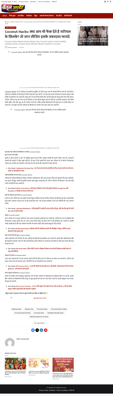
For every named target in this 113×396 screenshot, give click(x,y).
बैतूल (35, 15)
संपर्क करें (54, 2)
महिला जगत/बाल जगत (17, 22)
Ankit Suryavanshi (12, 47)
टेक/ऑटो (59, 15)
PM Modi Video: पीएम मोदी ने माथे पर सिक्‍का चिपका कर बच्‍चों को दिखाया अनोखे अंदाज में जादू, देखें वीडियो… (39, 250)
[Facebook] (33, 330)
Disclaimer (33, 2)
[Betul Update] (13, 8)
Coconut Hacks (42, 309)
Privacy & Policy (23, 2)
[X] (37, 330)
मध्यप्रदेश (29, 15)
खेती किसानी (68, 15)
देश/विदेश (21, 15)
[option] (93, 36)
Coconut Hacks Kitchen (23, 313)
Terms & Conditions (44, 2)
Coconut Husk (39, 313)
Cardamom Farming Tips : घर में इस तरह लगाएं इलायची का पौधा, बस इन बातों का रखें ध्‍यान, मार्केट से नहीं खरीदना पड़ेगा (41, 169)
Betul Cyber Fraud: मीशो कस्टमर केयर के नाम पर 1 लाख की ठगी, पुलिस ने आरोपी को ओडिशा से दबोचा (93, 41)
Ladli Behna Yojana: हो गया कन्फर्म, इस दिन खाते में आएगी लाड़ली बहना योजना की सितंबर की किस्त (15, 373)
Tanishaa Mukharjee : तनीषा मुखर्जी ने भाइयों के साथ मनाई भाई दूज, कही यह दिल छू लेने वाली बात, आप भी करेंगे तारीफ (41, 210)
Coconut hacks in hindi (59, 309)
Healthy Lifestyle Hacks (56, 313)
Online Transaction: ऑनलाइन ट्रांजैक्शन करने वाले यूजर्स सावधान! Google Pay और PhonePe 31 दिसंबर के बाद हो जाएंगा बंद (38, 189)
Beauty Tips (29, 309)
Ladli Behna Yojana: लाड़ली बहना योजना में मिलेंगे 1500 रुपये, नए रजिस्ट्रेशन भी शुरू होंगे (39, 372)
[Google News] (39, 323)
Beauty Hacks (17, 309)
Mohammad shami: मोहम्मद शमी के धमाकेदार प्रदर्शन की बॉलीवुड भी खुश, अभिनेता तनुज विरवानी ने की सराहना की (39, 230)
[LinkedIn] (41, 330)
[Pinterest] (45, 330)
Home (5, 15)
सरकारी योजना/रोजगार (47, 15)
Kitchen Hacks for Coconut (39, 317)
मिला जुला (12, 15)
